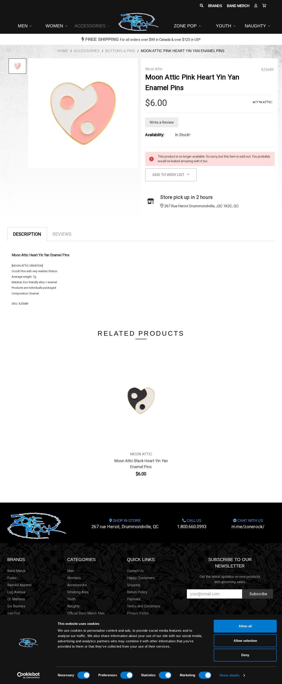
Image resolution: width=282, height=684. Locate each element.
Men (23, 25)
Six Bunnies (16, 606)
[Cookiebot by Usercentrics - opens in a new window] (28, 675)
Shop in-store (125, 524)
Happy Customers (141, 578)
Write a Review (162, 122)
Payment (134, 599)
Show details (229, 675)
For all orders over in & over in (142, 40)
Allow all (245, 626)
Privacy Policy (138, 613)
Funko (12, 578)
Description (27, 234)
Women (55, 25)
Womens (74, 578)
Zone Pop (186, 25)
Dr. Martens (16, 599)
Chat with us (248, 524)
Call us (191, 524)
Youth (224, 25)
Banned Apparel (19, 585)
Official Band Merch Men (86, 613)
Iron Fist (13, 613)
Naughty (256, 25)
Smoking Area (78, 592)
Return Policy (137, 592)
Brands (215, 6)
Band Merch (238, 6)
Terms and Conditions (143, 606)
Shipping (133, 585)
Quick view (141, 392)
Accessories (90, 25)
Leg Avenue (16, 592)
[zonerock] (264, 5)
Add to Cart (141, 403)
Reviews (61, 234)
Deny (245, 655)
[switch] (126, 675)
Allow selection (245, 641)
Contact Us (135, 571)
